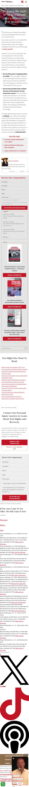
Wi (3, 520)
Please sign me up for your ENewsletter (11, 200)
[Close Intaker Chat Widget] (28, 755)
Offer (5, 242)
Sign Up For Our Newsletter (14, 756)
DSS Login (12, 770)
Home (2, 5)
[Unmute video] (20, 768)
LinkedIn (22, 171)
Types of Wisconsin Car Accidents (15, 151)
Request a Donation (11, 759)
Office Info (18, 542)
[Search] (25, 348)
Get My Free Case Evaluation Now (14, 208)
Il (2, 525)
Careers (7, 763)
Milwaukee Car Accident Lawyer (16, 5)
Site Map (6, 770)
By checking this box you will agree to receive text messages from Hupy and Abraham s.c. (13, 490)
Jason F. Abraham (13, 161)
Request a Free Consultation (14, 442)
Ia (1, 530)
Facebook (12, 171)
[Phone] (22, 1)
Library (5, 211)
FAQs (7, 5)
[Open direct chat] (25, 755)
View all (5, 237)
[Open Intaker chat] (14, 786)
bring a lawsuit (8, 49)
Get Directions (21, 552)
